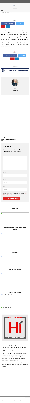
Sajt (4, 186)
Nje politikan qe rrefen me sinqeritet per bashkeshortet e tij (8, 139)
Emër (5, 172)
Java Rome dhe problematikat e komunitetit (14, 394)
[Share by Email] (8, 26)
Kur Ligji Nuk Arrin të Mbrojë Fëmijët (13, 373)
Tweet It (20, 23)
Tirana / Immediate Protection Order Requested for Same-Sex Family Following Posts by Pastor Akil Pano (14, 378)
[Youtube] (16, 1)
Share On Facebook (8, 23)
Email (5, 179)
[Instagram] (19, 1)
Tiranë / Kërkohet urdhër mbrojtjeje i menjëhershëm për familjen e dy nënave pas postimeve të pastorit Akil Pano (14, 384)
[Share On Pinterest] (3, 26)
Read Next (4, 136)
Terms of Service (10, 194)
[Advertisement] (15, 115)
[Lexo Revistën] (6, 307)
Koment (5, 154)
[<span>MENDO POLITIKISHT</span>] (15, 297)
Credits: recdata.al (24, 400)
